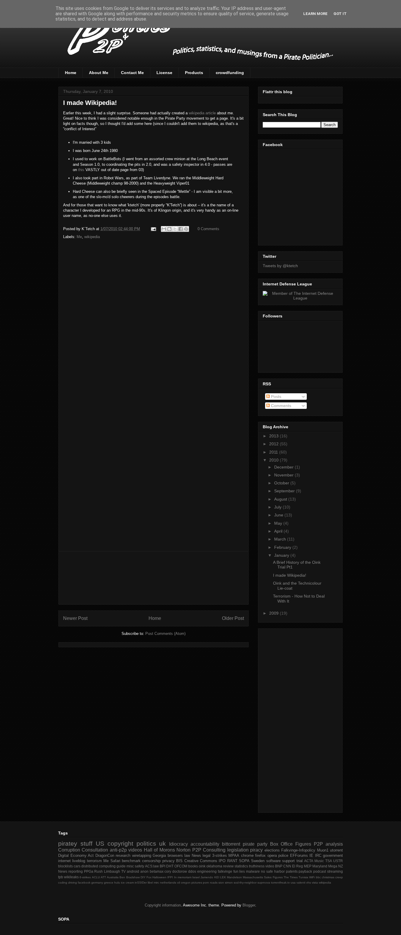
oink (202, 866)
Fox (148, 877)
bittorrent (231, 844)
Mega (332, 866)
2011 (274, 452)
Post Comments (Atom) (165, 633)
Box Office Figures (290, 844)
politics (146, 843)
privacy (168, 861)
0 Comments (208, 229)
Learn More (315, 13)
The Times (291, 877)
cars (77, 866)
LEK (223, 877)
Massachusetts (253, 877)
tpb (60, 877)
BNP (278, 866)
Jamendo (207, 877)
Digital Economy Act (76, 855)
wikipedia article (202, 113)
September (285, 491)
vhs (308, 882)
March (280, 539)
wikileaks (71, 877)
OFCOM (180, 866)
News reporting (70, 871)
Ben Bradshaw (129, 877)
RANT (232, 861)
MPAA (233, 855)
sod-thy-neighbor (245, 882)
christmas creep (332, 877)
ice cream (127, 882)
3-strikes (219, 855)
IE (311, 855)
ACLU (96, 877)
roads (214, 882)
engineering (207, 871)
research (123, 855)
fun (235, 871)
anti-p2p (118, 849)
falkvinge (225, 871)
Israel (196, 877)
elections (272, 850)
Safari (115, 861)
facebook (84, 882)
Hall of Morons (159, 849)
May (278, 523)
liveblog (78, 861)
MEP (307, 866)
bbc (318, 877)
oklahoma (214, 866)
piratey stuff (75, 843)
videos (135, 849)
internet (64, 861)
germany (97, 882)
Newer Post (75, 618)
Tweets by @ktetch (280, 265)
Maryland (319, 866)
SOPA (244, 861)
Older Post (233, 618)
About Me (98, 72)
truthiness (256, 866)
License (164, 72)
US (100, 843)
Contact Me (132, 72)
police (283, 855)
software (273, 861)
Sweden (257, 861)
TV (123, 871)
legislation (238, 849)
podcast (319, 871)
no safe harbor (273, 871)
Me (79, 237)
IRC (318, 855)
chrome (247, 855)
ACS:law (152, 866)
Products (194, 72)
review (228, 866)
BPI (162, 866)
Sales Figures (273, 877)
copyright (120, 843)
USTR (338, 861)
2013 (274, 436)
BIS (179, 861)
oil (178, 882)
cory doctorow (175, 871)
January (282, 555)
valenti (300, 882)
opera (272, 855)
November (284, 475)
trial (299, 861)
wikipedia (92, 237)
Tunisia (303, 877)
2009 (274, 613)
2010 (274, 460)
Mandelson (234, 877)
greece (108, 882)
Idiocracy (178, 844)
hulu (117, 882)
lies (242, 871)
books (193, 866)
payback (305, 871)
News (196, 855)
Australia (113, 877)
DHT (169, 866)
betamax (157, 871)
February (283, 547)
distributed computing (98, 866)
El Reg (297, 866)
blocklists (65, 866)
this (81, 170)
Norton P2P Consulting (200, 849)
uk (162, 843)
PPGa (88, 871)
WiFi (312, 877)
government (333, 855)
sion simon (225, 882)
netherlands (168, 882)
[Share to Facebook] (180, 229)
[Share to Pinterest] (186, 229)
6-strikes (85, 877)
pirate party (255, 844)
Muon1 (322, 850)
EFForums (299, 855)
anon (144, 871)
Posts (275, 396)
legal (206, 855)
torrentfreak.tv (280, 882)
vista (315, 882)
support (288, 861)
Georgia (159, 855)
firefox (260, 855)
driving (72, 882)
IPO (222, 861)
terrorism (94, 861)
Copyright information (163, 905)
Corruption (69, 849)
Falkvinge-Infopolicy (298, 850)
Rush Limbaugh (107, 871)
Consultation (95, 849)
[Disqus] (153, 321)
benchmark (131, 861)
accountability (205, 844)
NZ (340, 866)
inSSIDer (141, 882)
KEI (216, 877)
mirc (156, 882)
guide (121, 866)
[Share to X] (175, 229)
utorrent (336, 850)
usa (293, 882)
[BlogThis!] (169, 229)
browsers (175, 855)
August (281, 499)
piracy (256, 849)
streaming (335, 871)
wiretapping (141, 855)
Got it (340, 13)
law (187, 855)
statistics (241, 866)
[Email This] (164, 229)
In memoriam (182, 877)
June (279, 515)
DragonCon (104, 855)
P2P (318, 844)
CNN (287, 866)
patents (292, 871)
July (278, 507)
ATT (103, 877)
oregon (186, 882)
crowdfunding (230, 72)
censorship (151, 861)
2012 (274, 443)
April (279, 531)
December (284, 467)
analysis (334, 844)
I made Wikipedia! (90, 102)
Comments (280, 405)
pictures (196, 882)
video (269, 866)
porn (206, 882)
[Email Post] (153, 229)
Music (319, 861)
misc (130, 866)
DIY (143, 877)
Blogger (248, 905)
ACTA (308, 861)
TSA (328, 861)
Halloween (159, 877)
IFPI (170, 877)
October (282, 483)
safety (139, 866)
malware (253, 871)
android (133, 871)
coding (62, 882)
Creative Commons (200, 861)
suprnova (263, 882)
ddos (192, 871)
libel (150, 882)
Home (70, 72)
